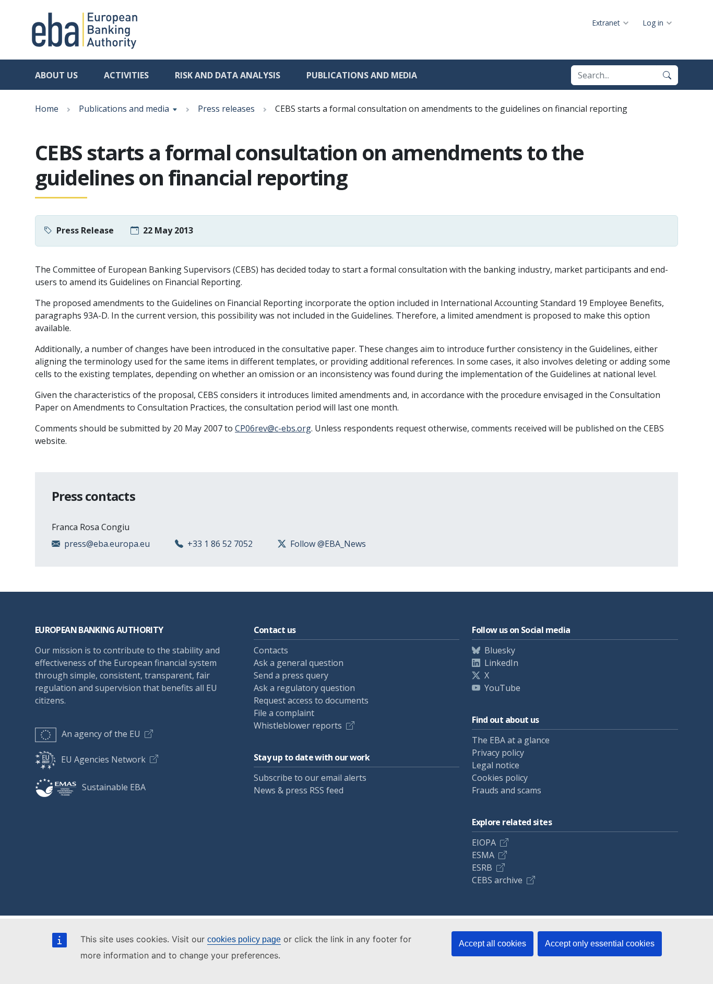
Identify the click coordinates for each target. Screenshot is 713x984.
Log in (653, 23)
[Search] (667, 75)
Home (46, 108)
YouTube (502, 688)
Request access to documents (311, 700)
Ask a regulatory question (304, 688)
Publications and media (361, 75)
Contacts (271, 650)
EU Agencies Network (103, 759)
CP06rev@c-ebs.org (273, 428)
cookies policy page (244, 939)
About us (56, 75)
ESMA (483, 855)
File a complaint (284, 713)
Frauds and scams (506, 790)
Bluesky (499, 650)
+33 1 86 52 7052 (220, 543)
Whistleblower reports (298, 725)
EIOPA (484, 842)
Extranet (606, 23)
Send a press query (291, 675)
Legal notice (495, 765)
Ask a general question (298, 663)
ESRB (482, 867)
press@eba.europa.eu (107, 543)
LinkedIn (501, 663)
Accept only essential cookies (600, 943)
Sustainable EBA (114, 787)
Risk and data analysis (227, 75)
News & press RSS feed (298, 790)
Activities (126, 75)
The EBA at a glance (511, 740)
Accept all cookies (492, 943)
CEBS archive (497, 880)
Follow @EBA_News (328, 543)
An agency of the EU (101, 734)
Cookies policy (500, 777)
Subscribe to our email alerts (310, 777)
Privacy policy (498, 752)
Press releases (226, 108)
